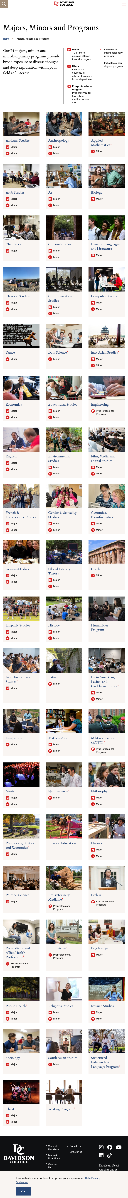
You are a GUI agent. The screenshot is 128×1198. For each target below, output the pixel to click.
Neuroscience (58, 791)
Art (51, 192)
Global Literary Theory (59, 571)
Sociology (13, 1058)
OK (23, 1191)
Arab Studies (15, 192)
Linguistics (14, 738)
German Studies (17, 569)
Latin (52, 677)
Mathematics (57, 738)
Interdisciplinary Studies (18, 679)
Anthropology (58, 140)
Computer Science (104, 296)
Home (6, 38)
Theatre (11, 1109)
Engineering (100, 404)
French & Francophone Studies (21, 514)
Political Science (17, 895)
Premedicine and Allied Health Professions (18, 952)
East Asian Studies (104, 352)
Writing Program (61, 1109)
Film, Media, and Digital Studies (103, 458)
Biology (96, 192)
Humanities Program (99, 627)
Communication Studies (60, 298)
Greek (95, 569)
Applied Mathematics (100, 142)
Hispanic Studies (18, 625)
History (54, 625)
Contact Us (52, 1165)
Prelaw (96, 895)
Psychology (99, 948)
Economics (14, 404)
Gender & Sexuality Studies (62, 514)
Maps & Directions (54, 1156)
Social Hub (76, 1146)
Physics (96, 843)
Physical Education (62, 843)
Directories (76, 1151)
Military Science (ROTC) (103, 740)
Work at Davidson (53, 1147)
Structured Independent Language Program (105, 1062)
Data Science (57, 352)
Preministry (57, 948)
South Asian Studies (62, 1058)
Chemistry (13, 244)
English (11, 456)
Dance (10, 352)
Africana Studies (18, 140)
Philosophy (99, 791)
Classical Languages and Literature (105, 246)
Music (10, 791)
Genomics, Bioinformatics (102, 514)
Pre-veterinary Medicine (59, 897)
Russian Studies (102, 1006)
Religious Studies (60, 1006)
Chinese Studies (59, 244)
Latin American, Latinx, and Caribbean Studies (104, 681)
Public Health (16, 1006)
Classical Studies (18, 296)
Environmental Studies (59, 458)
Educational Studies (62, 404)
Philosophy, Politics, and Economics (20, 845)
